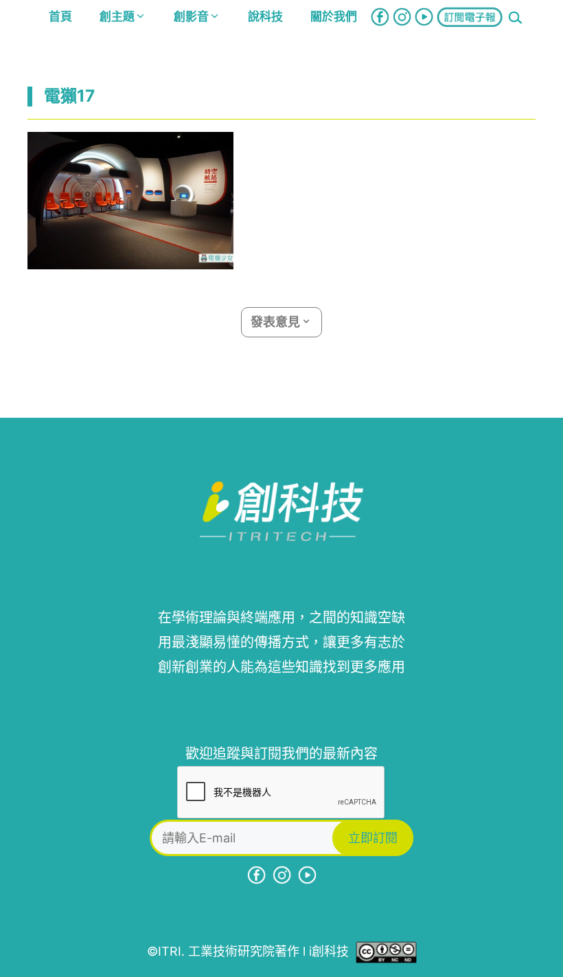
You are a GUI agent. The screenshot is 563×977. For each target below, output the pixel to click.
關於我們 (333, 16)
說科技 (265, 16)
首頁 (60, 16)
